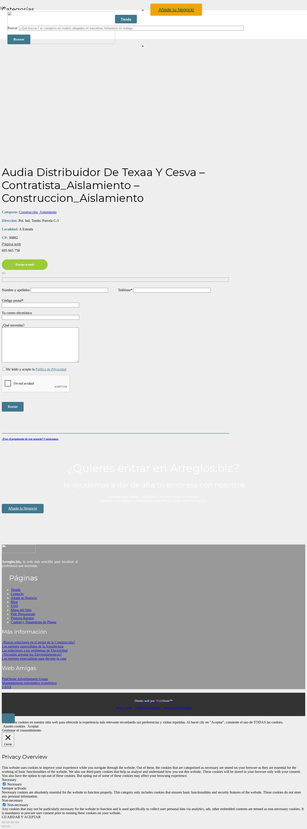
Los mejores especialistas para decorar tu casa (34, 658)
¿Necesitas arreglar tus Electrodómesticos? (32, 654)
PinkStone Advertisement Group (25, 679)
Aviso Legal (123, 707)
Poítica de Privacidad (178, 707)
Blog (14, 602)
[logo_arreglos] (19, 552)
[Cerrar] (3, 273)
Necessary (14, 784)
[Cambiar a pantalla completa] (8, 822)
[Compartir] (12, 822)
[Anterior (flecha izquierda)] (3, 826)
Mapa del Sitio (21, 610)
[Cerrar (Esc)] (17, 822)
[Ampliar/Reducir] (3, 822)
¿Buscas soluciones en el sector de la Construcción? (38, 642)
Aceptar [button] (33, 726)
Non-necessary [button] (12, 800)
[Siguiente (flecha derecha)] (8, 826)
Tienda (15, 590)
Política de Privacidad (51, 369)
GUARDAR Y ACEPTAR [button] (21, 817)
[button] (8, 718)
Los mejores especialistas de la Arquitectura (32, 646)
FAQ (14, 606)
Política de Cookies (148, 707)
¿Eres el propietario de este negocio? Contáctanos (30, 439)
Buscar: (12, 28)
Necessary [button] (9, 780)
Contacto (17, 594)
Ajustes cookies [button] (14, 726)
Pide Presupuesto (23, 614)
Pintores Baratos (22, 618)
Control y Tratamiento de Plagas (33, 622)
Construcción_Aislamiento (38, 212)
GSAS (6, 687)
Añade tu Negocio (24, 598)
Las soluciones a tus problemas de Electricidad (35, 650)
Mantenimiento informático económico (29, 683)
